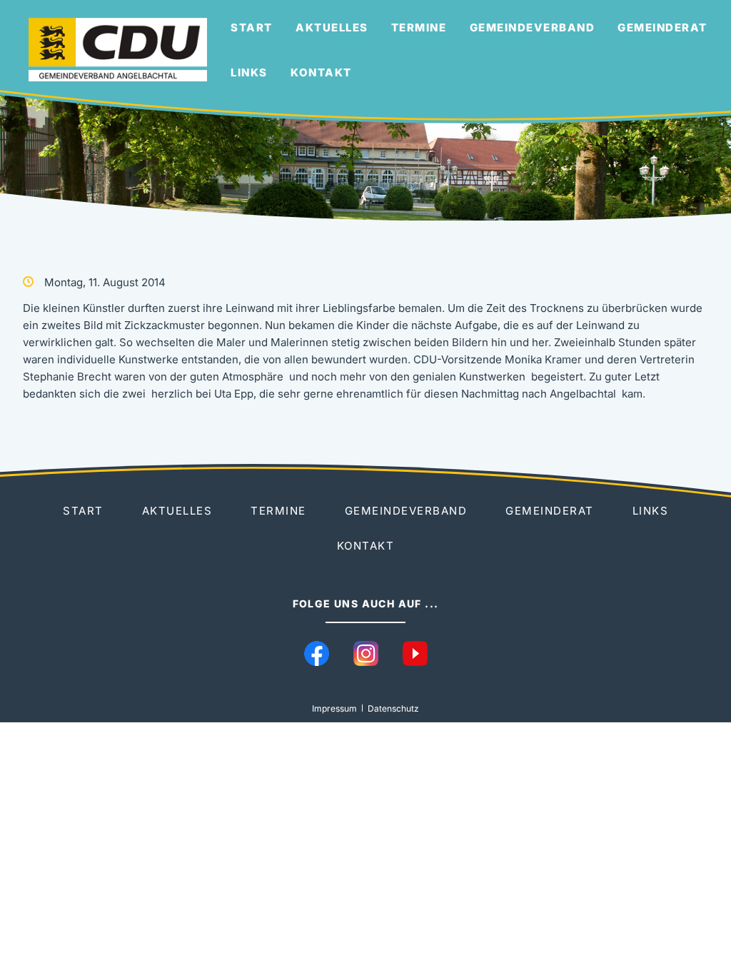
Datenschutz (393, 708)
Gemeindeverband (532, 27)
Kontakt (321, 72)
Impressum (334, 708)
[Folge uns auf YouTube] (415, 653)
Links (249, 72)
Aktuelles (332, 27)
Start (252, 27)
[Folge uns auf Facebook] (317, 653)
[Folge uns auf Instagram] (366, 653)
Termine (419, 27)
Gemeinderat (662, 27)
